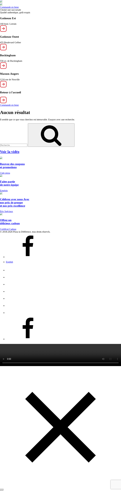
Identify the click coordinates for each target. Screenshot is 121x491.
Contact (19, 298)
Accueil (18, 269)
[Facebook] (28, 257)
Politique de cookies (38, 312)
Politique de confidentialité (51, 305)
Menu (14, 276)
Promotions (24, 283)
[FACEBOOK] (28, 338)
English (9, 262)
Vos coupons (25, 290)
